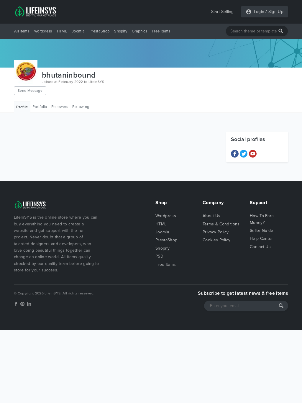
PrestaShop (99, 31)
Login (259, 11)
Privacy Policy (216, 232)
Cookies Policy (216, 240)
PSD (159, 256)
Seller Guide (261, 230)
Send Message (30, 91)
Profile (22, 107)
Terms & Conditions (221, 224)
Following (80, 106)
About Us (212, 215)
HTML (62, 31)
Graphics (139, 31)
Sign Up (275, 11)
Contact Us (260, 246)
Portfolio (39, 106)
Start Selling (222, 11)
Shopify (120, 31)
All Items (21, 31)
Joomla (78, 31)
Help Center (261, 238)
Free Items (161, 31)
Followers (59, 106)
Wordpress (43, 31)
